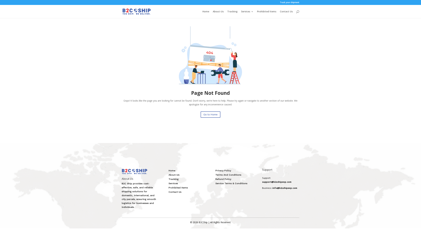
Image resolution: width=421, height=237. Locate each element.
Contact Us (286, 11)
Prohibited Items (266, 11)
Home (205, 11)
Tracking (232, 11)
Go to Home (210, 114)
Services (245, 11)
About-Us (218, 11)
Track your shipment (289, 2)
